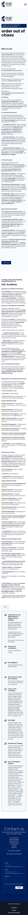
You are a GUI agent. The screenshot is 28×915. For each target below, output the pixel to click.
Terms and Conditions (14, 912)
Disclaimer (14, 907)
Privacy (14, 910)
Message (7, 876)
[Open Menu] (25, 4)
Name (6, 862)
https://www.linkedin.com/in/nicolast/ (11, 70)
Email (7, 869)
